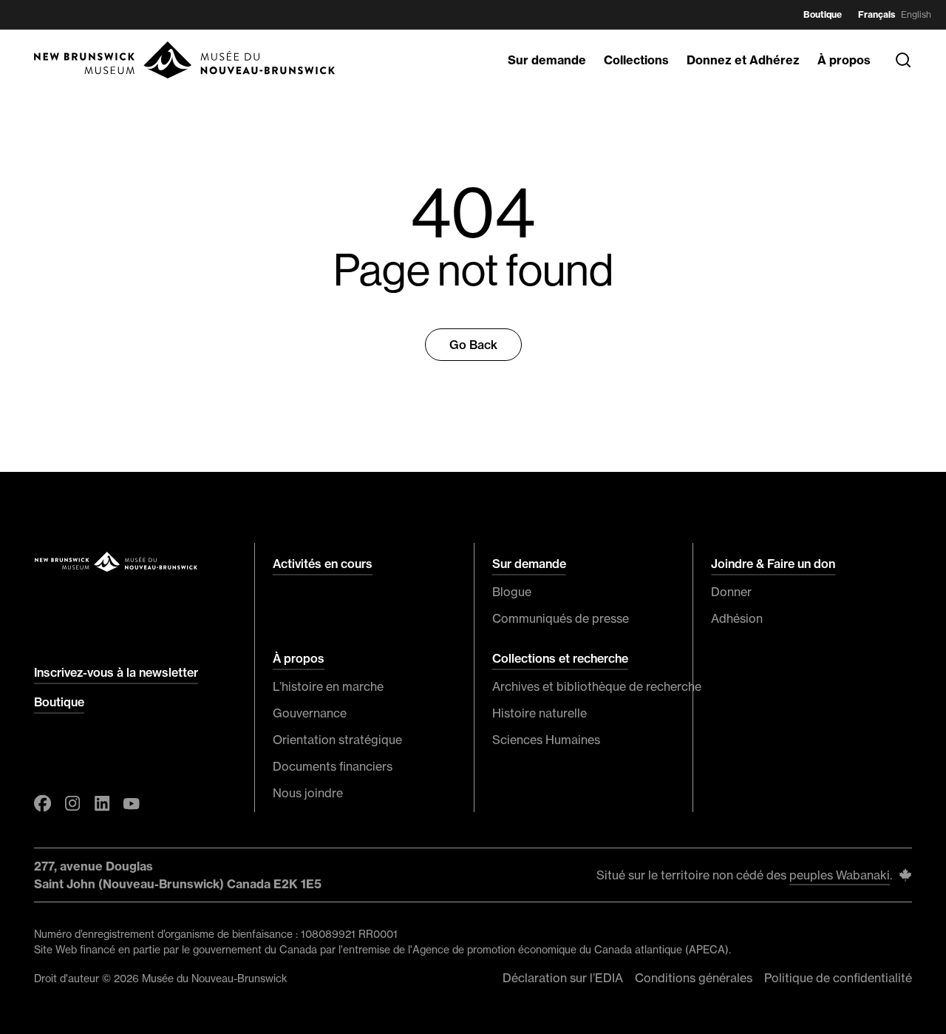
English (916, 14)
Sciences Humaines (546, 739)
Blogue (511, 591)
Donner (731, 591)
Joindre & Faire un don (773, 563)
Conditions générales (693, 977)
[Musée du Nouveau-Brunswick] (185, 59)
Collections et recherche (560, 658)
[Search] (903, 60)
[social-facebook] (43, 803)
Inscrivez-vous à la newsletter (116, 672)
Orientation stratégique (337, 739)
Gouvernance (310, 713)
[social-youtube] (131, 803)
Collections (636, 60)
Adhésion (737, 618)
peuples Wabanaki (839, 875)
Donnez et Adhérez (743, 60)
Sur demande (547, 60)
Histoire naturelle (539, 713)
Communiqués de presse (560, 618)
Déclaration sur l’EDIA (563, 977)
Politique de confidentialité (838, 977)
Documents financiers (332, 766)
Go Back (473, 344)
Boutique (822, 14)
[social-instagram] (72, 803)
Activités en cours (322, 563)
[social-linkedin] (102, 803)
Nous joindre (308, 792)
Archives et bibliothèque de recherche (584, 686)
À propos (844, 60)
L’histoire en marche (328, 686)
